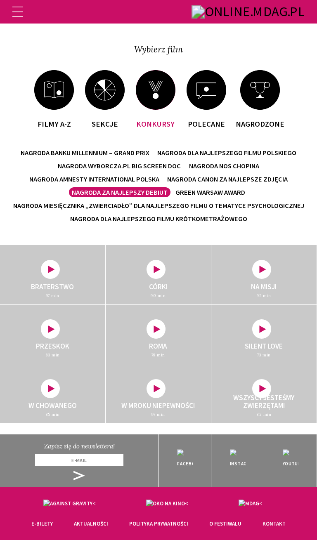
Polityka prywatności (158, 523)
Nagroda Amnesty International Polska (94, 179)
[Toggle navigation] (17, 12)
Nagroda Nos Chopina (224, 166)
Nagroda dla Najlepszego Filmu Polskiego (226, 153)
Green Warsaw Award (210, 192)
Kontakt (274, 523)
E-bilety (42, 523)
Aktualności (91, 523)
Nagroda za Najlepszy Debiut (120, 192)
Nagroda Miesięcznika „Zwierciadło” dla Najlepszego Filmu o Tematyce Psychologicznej (158, 205)
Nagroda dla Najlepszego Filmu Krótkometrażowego (158, 219)
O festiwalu (225, 523)
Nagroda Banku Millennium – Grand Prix (85, 153)
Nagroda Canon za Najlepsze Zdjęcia (227, 179)
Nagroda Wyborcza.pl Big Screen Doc (119, 166)
